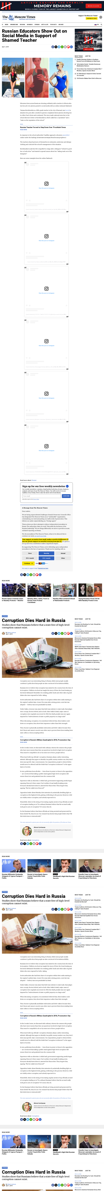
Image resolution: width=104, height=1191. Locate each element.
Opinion (37, 24)
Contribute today (92, 18)
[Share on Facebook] (52, 46)
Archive (60, 24)
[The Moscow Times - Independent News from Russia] (18, 17)
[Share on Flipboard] (68, 46)
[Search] (101, 25)
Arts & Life (44, 24)
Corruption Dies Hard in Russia (33, 620)
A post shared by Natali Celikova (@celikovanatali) (39, 209)
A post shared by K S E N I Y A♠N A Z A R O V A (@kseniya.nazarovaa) (44, 314)
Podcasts (53, 24)
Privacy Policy (36, 499)
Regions (22, 24)
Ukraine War (14, 24)
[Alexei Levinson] (3, 633)
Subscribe (66, 496)
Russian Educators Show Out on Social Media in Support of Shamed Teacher (34, 35)
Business (30, 24)
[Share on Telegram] (59, 46)
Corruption (35, 840)
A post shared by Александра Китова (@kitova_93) (39, 366)
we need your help (40, 536)
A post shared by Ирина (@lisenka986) (37, 261)
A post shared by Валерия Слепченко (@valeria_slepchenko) (42, 419)
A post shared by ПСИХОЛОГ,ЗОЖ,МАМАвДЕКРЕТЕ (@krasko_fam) (44, 471)
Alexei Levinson (11, 632)
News (6, 24)
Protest (34, 480)
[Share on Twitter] (56, 46)
